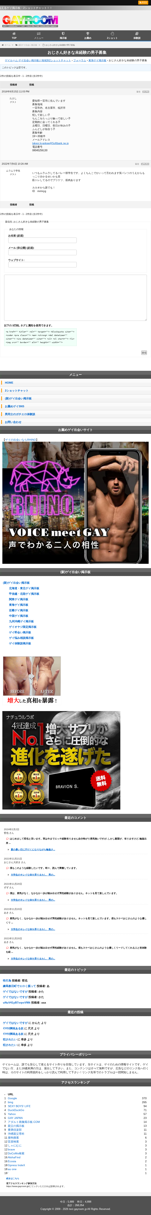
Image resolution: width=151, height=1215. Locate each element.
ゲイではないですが (15, 991)
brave (11, 1149)
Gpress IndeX (16, 1165)
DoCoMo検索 (16, 1153)
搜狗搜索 (13, 1137)
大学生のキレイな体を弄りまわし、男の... (33, 874)
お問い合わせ (13, 422)
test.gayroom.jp (78, 1209)
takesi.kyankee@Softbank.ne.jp (50, 143)
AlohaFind (14, 1157)
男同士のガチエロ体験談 (20, 414)
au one (12, 1169)
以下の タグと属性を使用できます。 (29, 325)
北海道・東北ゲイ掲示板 (24, 588)
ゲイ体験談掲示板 (20, 643)
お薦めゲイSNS (14, 406)
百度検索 (13, 1141)
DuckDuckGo (16, 1110)
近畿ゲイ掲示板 (18, 610)
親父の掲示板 (16, 1125)
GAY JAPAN (15, 1117)
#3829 (145, 91)
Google (12, 1098)
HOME (9, 382)
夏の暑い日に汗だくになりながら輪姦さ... (33, 849)
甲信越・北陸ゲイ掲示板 (24, 593)
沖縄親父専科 (16, 1133)
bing (10, 1102)
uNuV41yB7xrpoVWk (16, 1002)
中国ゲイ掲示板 (18, 615)
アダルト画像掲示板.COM (24, 1121)
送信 (144, 352)
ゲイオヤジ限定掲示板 (23, 626)
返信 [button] (138, 92)
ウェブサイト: (16, 260)
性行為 (7, 980)
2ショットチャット (17, 390)
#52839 (145, 163)
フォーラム (79, 60)
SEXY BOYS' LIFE (19, 1106)
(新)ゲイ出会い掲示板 (18, 398)
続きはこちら (12, 1178)
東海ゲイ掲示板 (97, 60)
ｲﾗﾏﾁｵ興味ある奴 (13, 1028)
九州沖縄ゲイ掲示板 (21, 621)
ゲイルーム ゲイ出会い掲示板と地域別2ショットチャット (38, 60)
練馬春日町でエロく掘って (19, 986)
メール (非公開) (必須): (21, 247)
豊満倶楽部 (15, 1129)
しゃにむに (15, 1145)
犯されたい (10, 1039)
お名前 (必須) (15, 235)
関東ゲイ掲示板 (18, 599)
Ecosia (12, 1161)
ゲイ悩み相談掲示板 (21, 637)
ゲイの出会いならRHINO (20, 439)
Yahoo (12, 1114)
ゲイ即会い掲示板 (20, 632)
